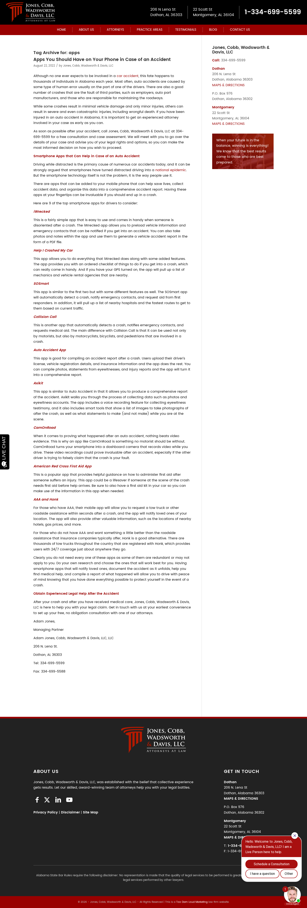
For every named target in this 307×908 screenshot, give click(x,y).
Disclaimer (70, 812)
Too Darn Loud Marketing (192, 902)
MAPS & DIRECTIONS (228, 85)
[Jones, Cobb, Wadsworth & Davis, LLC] (30, 12)
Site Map (90, 812)
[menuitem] (61, 30)
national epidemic (170, 170)
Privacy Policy (45, 812)
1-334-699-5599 (273, 12)
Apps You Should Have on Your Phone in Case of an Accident (102, 59)
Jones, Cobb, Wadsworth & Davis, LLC (88, 66)
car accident (127, 76)
